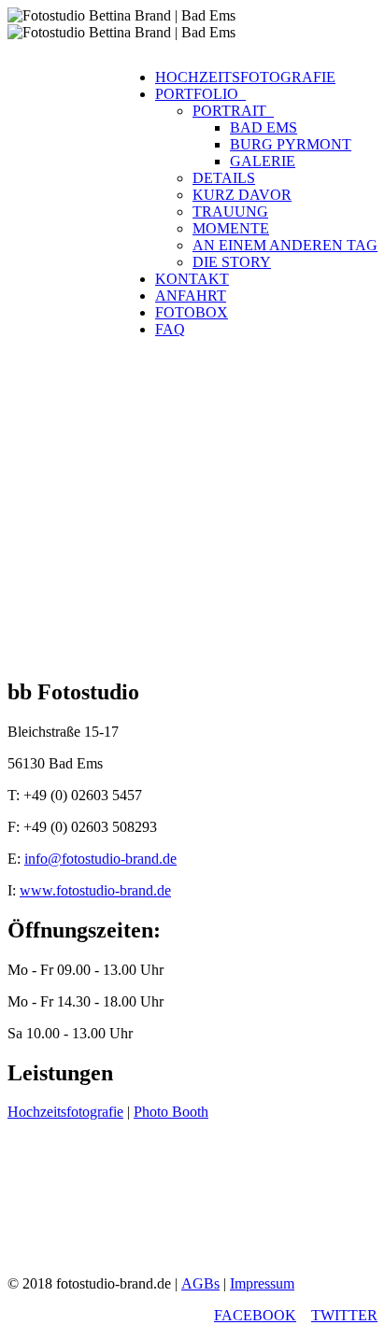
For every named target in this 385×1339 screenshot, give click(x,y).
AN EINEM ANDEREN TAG (285, 245)
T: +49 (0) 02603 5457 (92, 789)
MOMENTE (230, 228)
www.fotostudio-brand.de (95, 890)
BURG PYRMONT (290, 144)
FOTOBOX (191, 312)
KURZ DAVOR (242, 195)
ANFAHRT (190, 295)
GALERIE (262, 161)
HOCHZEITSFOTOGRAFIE (245, 77)
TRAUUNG (230, 211)
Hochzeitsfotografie (65, 1112)
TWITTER (344, 1315)
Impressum (262, 1283)
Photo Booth (171, 1112)
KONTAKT (192, 279)
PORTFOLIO (200, 94)
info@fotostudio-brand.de (100, 859)
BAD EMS (263, 127)
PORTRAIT (233, 111)
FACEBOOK (255, 1315)
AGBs (200, 1283)
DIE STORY (231, 262)
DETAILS (223, 178)
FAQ (170, 329)
